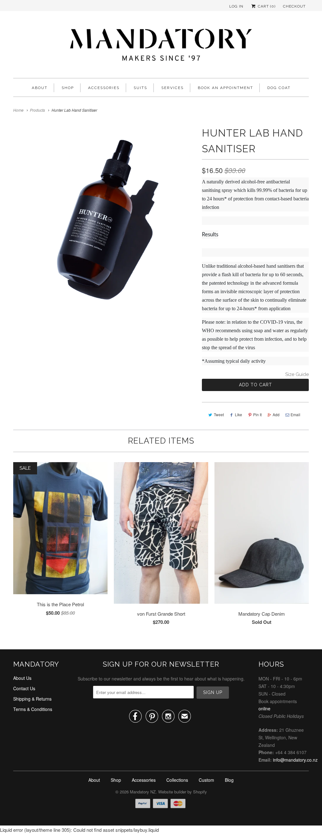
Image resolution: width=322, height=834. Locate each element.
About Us (22, 678)
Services (172, 88)
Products (37, 110)
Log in (236, 6)
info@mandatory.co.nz (295, 760)
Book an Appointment (225, 88)
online (264, 708)
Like (238, 414)
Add (276, 414)
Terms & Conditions (32, 709)
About (39, 88)
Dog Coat (279, 88)
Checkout (294, 6)
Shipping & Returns (32, 699)
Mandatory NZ (143, 792)
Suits (140, 88)
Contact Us (24, 688)
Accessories (103, 88)
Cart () (266, 6)
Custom (206, 780)
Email (295, 414)
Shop (68, 88)
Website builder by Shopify (182, 792)
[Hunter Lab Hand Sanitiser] (104, 220)
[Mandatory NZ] (161, 46)
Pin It (257, 414)
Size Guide (297, 374)
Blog (229, 780)
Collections (177, 780)
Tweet (219, 414)
